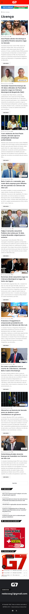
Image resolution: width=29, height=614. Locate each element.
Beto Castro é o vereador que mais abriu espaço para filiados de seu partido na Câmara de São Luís (13, 184)
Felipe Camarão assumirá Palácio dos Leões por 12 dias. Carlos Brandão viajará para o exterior (13, 234)
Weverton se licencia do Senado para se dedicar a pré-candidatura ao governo (14, 412)
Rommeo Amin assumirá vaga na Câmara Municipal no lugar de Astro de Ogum (14, 279)
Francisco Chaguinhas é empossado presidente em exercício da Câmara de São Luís (14, 323)
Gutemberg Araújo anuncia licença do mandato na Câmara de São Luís (14, 456)
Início (3, 12)
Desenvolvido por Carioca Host (18, 606)
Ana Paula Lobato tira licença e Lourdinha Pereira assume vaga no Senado (13, 41)
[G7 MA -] (14, 2)
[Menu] (2, 2)
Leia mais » (6, 63)
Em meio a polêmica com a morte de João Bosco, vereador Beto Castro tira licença (13, 368)
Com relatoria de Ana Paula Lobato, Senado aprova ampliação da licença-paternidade (12, 136)
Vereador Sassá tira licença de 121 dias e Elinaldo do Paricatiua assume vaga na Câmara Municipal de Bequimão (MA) (13, 89)
